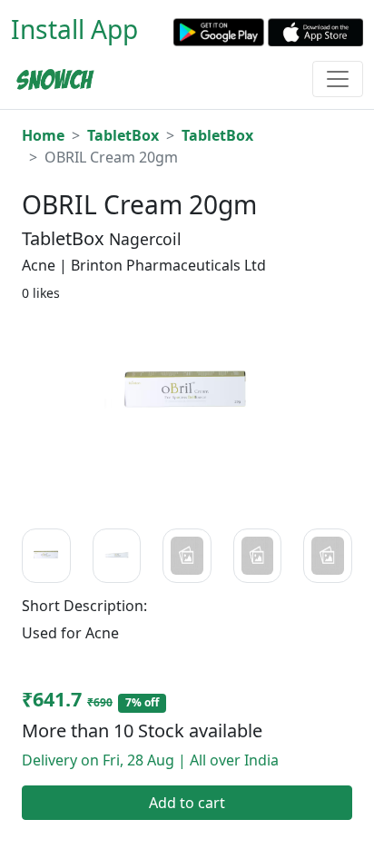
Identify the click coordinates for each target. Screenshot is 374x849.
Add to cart (187, 803)
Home (43, 135)
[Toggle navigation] (337, 79)
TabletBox (123, 135)
